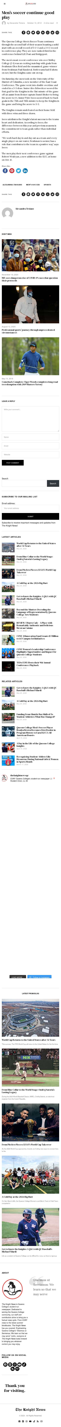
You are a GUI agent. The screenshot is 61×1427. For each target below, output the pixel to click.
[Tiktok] (24, 1364)
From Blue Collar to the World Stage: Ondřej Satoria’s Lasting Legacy (35, 558)
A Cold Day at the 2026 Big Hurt (32, 583)
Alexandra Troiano (17, 23)
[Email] (57, 32)
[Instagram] (15, 1364)
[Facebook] (23, 32)
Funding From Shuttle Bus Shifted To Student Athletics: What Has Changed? (36, 715)
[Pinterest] (38, 32)
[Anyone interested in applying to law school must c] (10, 967)
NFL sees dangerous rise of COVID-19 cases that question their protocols (30, 279)
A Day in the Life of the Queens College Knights (36, 744)
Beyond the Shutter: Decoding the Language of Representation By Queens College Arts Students (36, 612)
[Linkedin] (43, 32)
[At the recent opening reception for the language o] (10, 891)
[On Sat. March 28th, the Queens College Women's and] (10, 841)
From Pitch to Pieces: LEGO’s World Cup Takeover (36, 571)
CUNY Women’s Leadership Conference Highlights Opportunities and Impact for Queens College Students (36, 652)
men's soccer (33, 185)
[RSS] (12, 1369)
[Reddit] (52, 32)
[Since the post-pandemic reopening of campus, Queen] (10, 941)
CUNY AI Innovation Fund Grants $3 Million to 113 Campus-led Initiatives (37, 637)
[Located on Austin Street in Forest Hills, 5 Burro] (10, 828)
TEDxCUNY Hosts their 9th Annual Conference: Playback (33, 664)
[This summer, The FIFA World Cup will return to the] (10, 791)
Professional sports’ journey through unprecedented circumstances (28, 331)
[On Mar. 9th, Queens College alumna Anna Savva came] (10, 904)
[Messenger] (28, 32)
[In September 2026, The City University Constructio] (10, 929)
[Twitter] (33, 32)
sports (47, 185)
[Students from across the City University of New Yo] (10, 879)
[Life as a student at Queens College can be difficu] (10, 916)
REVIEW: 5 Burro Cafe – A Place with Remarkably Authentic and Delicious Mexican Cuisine (35, 625)
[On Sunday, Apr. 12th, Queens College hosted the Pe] (10, 954)
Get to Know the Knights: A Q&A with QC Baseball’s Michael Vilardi (37, 597)
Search (5, 478)
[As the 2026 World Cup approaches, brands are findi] (10, 803)
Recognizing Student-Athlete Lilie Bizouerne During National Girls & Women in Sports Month (37, 759)
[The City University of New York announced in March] (10, 853)
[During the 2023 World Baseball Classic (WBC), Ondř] (10, 816)
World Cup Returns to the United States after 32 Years (36, 544)
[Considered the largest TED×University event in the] (10, 866)
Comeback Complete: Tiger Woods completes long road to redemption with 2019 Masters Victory (30, 383)
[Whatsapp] (48, 32)
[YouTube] (19, 1364)
